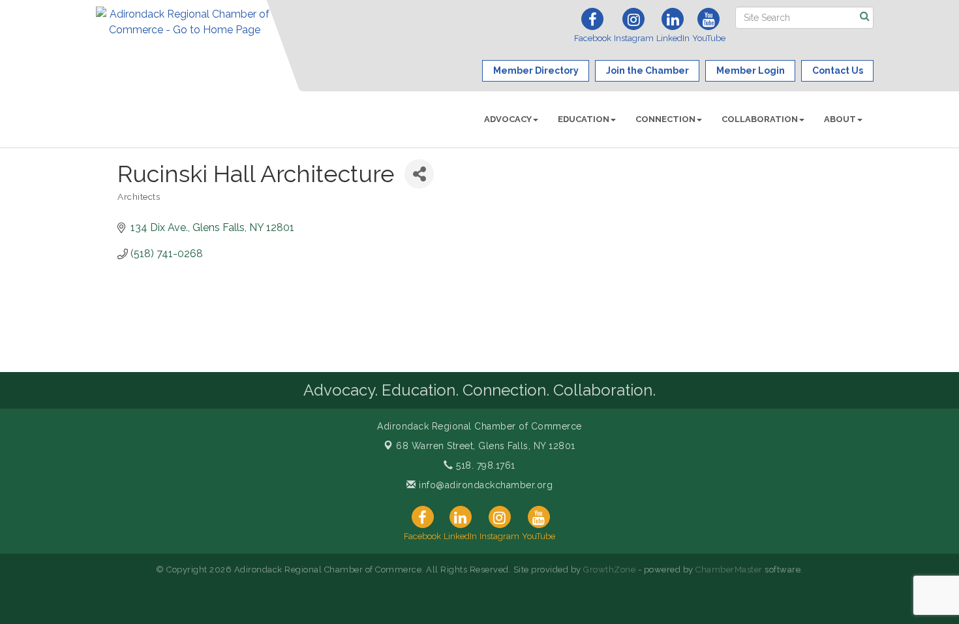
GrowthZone (609, 569)
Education (583, 119)
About (840, 119)
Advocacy (508, 119)
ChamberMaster (729, 569)
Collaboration (760, 119)
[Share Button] (419, 174)
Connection (665, 119)
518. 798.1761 (484, 465)
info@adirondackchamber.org (484, 485)
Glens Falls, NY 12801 (485, 446)
